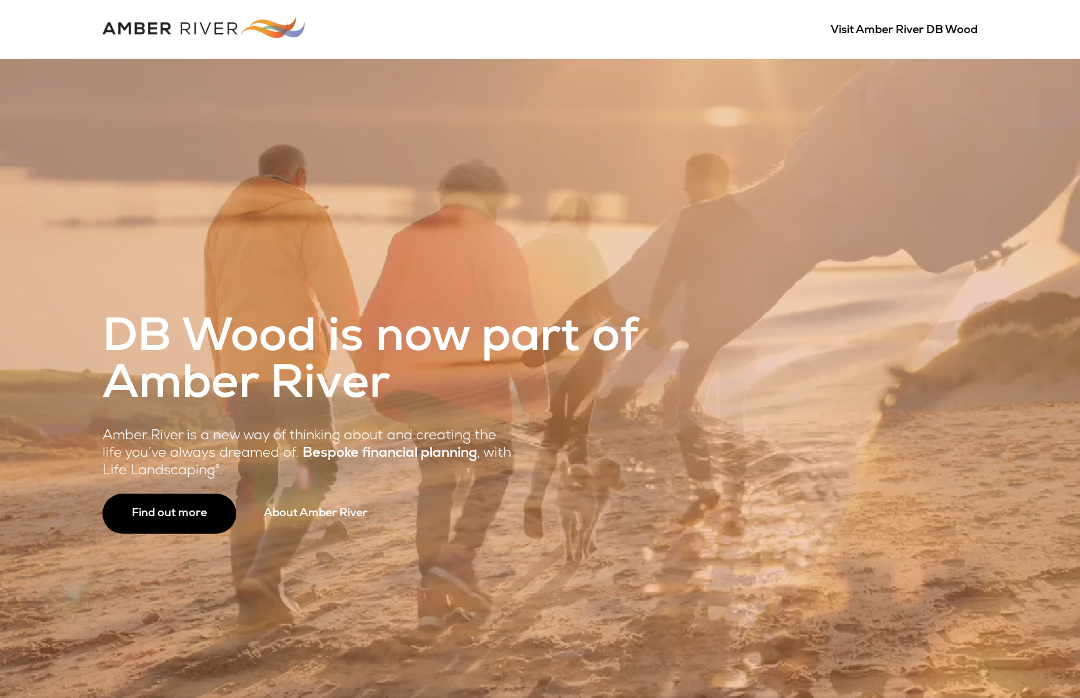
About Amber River (316, 513)
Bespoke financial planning (389, 453)
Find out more (169, 513)
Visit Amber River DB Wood (904, 30)
